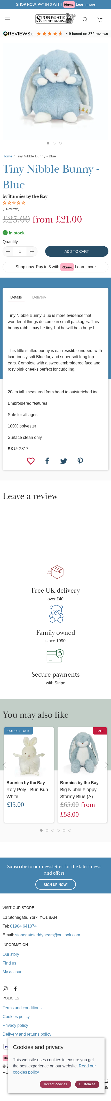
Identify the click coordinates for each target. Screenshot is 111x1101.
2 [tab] (55, 144)
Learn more (85, 4)
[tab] (41, 830)
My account (13, 972)
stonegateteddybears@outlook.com (47, 935)
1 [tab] (49, 144)
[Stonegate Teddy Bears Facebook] (15, 988)
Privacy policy (15, 1025)
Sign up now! (56, 885)
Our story (11, 954)
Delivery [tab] (39, 297)
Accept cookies (55, 1084)
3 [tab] (61, 144)
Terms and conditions (22, 1008)
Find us (9, 963)
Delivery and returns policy (27, 1034)
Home (7, 156)
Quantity (10, 242)
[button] (7, 19)
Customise (87, 1084)
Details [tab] (16, 297)
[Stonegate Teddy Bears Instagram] (5, 988)
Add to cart (77, 251)
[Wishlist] (31, 461)
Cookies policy (16, 1016)
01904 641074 (23, 926)
